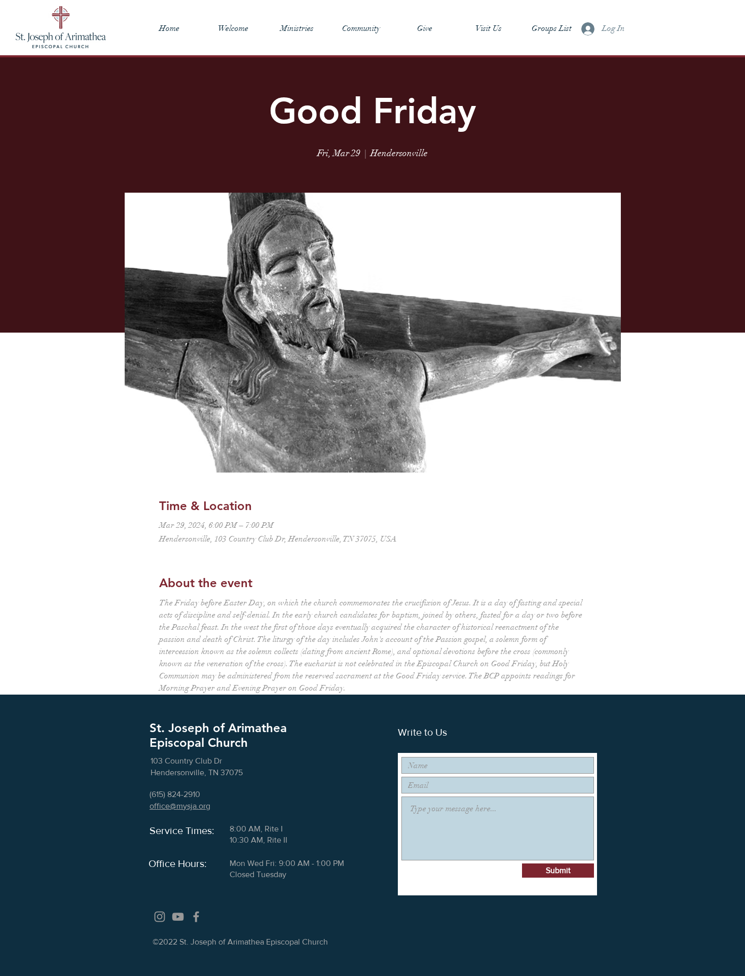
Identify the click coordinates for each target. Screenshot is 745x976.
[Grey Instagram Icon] (160, 917)
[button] (233, 28)
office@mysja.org (180, 806)
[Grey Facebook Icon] (196, 917)
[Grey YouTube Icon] (178, 917)
